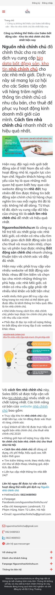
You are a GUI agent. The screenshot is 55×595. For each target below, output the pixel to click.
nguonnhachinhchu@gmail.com (22, 525)
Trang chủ (9, 20)
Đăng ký (36, 3)
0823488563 (12, 531)
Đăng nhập (47, 3)
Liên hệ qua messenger (17, 543)
